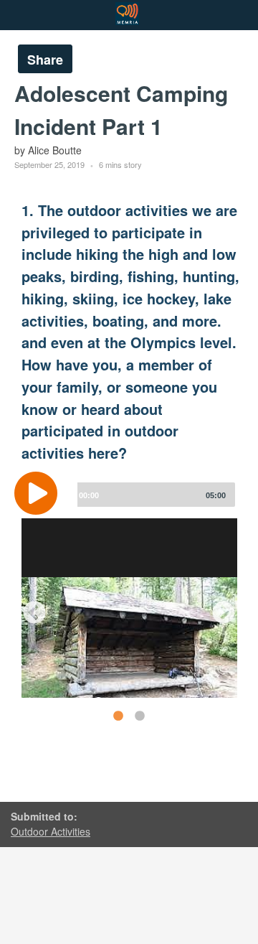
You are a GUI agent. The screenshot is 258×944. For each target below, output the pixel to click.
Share (45, 59)
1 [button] (117, 715)
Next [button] (218, 608)
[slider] (153, 494)
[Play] (39, 493)
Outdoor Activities (50, 831)
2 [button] (139, 715)
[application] (129, 504)
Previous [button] (29, 608)
